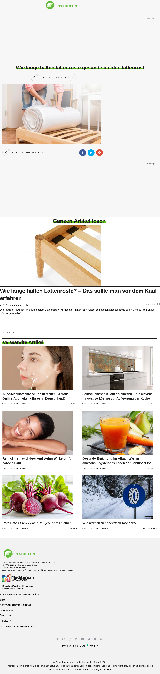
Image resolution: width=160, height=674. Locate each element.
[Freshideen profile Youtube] (83, 639)
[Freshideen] (61, 7)
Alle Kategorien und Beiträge (19, 594)
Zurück (44, 77)
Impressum (7, 610)
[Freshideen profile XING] (101, 639)
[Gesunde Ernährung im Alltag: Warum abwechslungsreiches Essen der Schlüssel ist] (120, 433)
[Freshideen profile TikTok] (70, 639)
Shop (3, 600)
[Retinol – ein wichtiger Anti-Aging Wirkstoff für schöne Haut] (40, 433)
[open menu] (155, 6)
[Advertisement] (80, 38)
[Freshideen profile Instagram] (63, 639)
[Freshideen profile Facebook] (58, 639)
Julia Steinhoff (17, 404)
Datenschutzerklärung (15, 605)
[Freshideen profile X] (89, 639)
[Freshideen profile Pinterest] (76, 639)
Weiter (62, 77)
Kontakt (5, 621)
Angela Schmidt (18, 305)
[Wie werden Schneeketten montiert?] (120, 497)
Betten (8, 332)
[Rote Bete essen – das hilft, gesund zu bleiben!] (40, 497)
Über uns (6, 615)
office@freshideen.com (22, 586)
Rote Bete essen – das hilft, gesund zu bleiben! (37, 523)
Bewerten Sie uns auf (74, 645)
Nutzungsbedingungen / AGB (18, 626)
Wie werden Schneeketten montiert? (109, 523)
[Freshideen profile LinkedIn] (95, 639)
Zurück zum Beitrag (27, 152)
